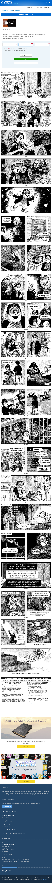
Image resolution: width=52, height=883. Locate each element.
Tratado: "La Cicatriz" (7, 824)
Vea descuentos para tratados (11, 51)
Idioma (4, 27)
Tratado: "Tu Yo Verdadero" (8, 815)
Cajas (42, 44)
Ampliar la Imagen (27, 703)
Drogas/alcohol (17, 10)
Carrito (37, 7)
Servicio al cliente (7, 842)
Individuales (9, 44)
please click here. (20, 833)
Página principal (5, 10)
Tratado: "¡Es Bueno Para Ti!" (9, 820)
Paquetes (26, 44)
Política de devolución (8, 844)
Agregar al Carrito (26, 59)
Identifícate (31, 7)
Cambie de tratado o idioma (26, 14)
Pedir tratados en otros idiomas (26, 62)
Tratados (11, 10)
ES (49, 7)
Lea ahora (5, 32)
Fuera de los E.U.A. (12, 880)
